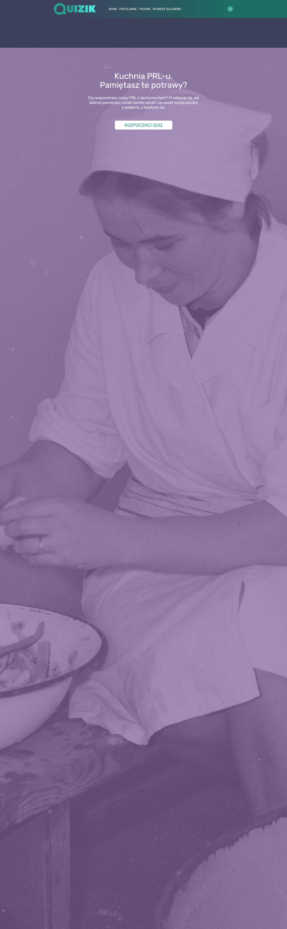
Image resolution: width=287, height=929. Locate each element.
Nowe (113, 9)
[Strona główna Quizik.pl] (75, 9)
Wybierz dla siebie (167, 9)
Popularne (128, 9)
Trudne (145, 9)
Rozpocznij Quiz (143, 125)
